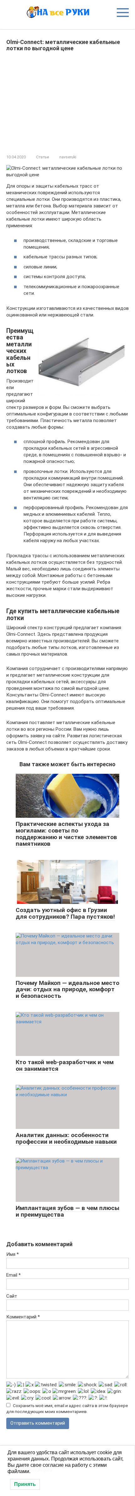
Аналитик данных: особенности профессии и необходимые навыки (66, 1138)
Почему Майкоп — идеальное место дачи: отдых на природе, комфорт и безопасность (67, 989)
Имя (12, 1254)
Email (13, 1275)
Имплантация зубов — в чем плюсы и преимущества (67, 1211)
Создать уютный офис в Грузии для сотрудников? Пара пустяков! (65, 913)
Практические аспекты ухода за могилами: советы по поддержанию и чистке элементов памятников (66, 833)
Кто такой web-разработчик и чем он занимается (65, 1065)
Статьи (42, 157)
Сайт (11, 1296)
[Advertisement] (67, 102)
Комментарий (23, 1317)
